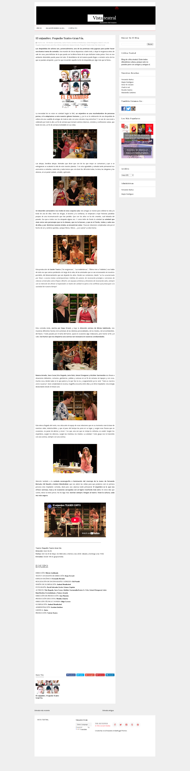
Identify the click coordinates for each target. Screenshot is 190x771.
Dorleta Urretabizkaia (79, 43)
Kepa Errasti (45, 45)
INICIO (39, 28)
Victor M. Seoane (127, 85)
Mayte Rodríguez (127, 82)
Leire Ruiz (53, 45)
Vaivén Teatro (55, 269)
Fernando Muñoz (127, 79)
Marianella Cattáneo (128, 93)
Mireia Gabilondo (63, 45)
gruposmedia (58, 557)
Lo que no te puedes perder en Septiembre (137, 137)
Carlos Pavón (66, 43)
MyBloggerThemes (121, 731)
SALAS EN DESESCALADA (55, 28)
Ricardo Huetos (126, 90)
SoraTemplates (108, 731)
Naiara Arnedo (74, 45)
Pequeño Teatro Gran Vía (88, 45)
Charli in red (125, 87)
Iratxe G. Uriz (102, 43)
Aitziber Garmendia (54, 43)
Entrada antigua (108, 710)
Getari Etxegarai (92, 43)
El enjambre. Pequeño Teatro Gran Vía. (47, 697)
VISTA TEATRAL (43, 720)
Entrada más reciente (42, 710)
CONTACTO (73, 28)
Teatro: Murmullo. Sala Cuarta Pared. (137, 151)
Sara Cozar (101, 45)
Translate (83, 729)
